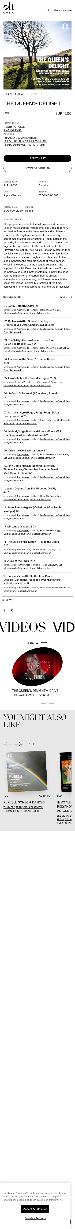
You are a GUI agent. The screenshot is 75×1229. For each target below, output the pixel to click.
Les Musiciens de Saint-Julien (24, 141)
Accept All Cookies (35, 1209)
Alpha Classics (12, 195)
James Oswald (39, 549)
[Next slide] (18, 744)
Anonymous (12, 130)
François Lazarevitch (19, 137)
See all (33, 642)
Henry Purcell (14, 126)
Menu (57, 10)
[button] (37, 600)
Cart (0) (67, 10)
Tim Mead (9, 807)
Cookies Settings (35, 1218)
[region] (35, 1206)
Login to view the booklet (22, 93)
